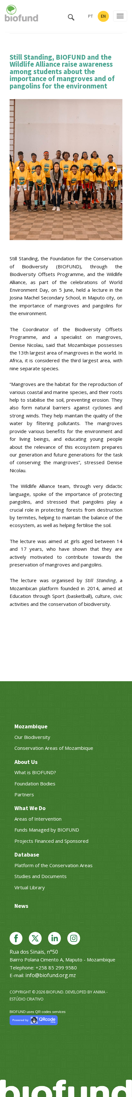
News (21, 905)
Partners (24, 794)
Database (26, 854)
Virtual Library (29, 887)
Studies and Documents (40, 876)
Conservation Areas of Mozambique (53, 748)
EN (103, 16)
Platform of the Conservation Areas (53, 865)
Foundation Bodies (34, 783)
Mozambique (30, 726)
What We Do (29, 808)
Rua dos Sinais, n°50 (34, 951)
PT (90, 16)
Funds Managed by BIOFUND (46, 829)
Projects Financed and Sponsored (51, 841)
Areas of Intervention (38, 819)
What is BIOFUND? (35, 772)
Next (114, 168)
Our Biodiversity (32, 737)
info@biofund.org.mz (50, 975)
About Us (25, 762)
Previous (17, 168)
